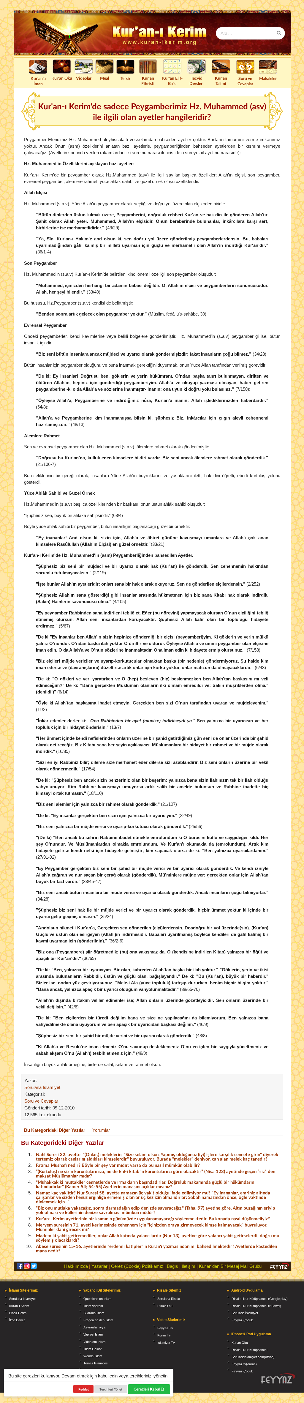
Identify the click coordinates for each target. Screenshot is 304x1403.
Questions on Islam (97, 1298)
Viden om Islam (94, 1342)
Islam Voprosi (93, 1306)
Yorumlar (101, 1130)
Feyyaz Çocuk (242, 1320)
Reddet (83, 1389)
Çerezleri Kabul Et (149, 1389)
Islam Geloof (92, 1349)
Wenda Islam (92, 1356)
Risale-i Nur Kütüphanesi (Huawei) (256, 1306)
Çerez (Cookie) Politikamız (137, 1266)
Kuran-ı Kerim (19, 1306)
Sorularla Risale (168, 1298)
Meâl (104, 78)
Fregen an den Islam (98, 1320)
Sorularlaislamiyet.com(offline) (253, 1357)
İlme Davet (17, 1320)
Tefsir (125, 78)
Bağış (172, 1266)
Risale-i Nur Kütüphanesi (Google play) (260, 1298)
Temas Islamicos (95, 1363)
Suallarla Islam (93, 1313)
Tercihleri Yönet (110, 1389)
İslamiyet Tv (166, 1342)
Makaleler (268, 78)
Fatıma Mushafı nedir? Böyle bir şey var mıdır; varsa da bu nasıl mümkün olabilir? (118, 1165)
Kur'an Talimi (221, 80)
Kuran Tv (164, 1335)
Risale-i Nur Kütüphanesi (249, 1350)
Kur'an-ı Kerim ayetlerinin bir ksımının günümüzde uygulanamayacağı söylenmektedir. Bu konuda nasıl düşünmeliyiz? (153, 1218)
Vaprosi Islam (93, 1334)
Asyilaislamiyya (94, 1327)
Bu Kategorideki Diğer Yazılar (54, 1130)
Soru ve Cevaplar (245, 81)
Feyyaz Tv (165, 1328)
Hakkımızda (76, 1266)
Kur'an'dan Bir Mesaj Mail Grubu (230, 1266)
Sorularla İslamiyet (42, 1087)
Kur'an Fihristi (147, 80)
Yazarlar (99, 1266)
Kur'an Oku (61, 78)
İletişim (188, 1266)
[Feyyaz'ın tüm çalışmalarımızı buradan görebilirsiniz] (278, 1378)
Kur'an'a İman (38, 81)
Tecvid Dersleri (196, 80)
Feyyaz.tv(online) (244, 1364)
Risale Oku (165, 1306)
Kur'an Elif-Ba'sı (172, 80)
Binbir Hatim (17, 1313)
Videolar (83, 78)
